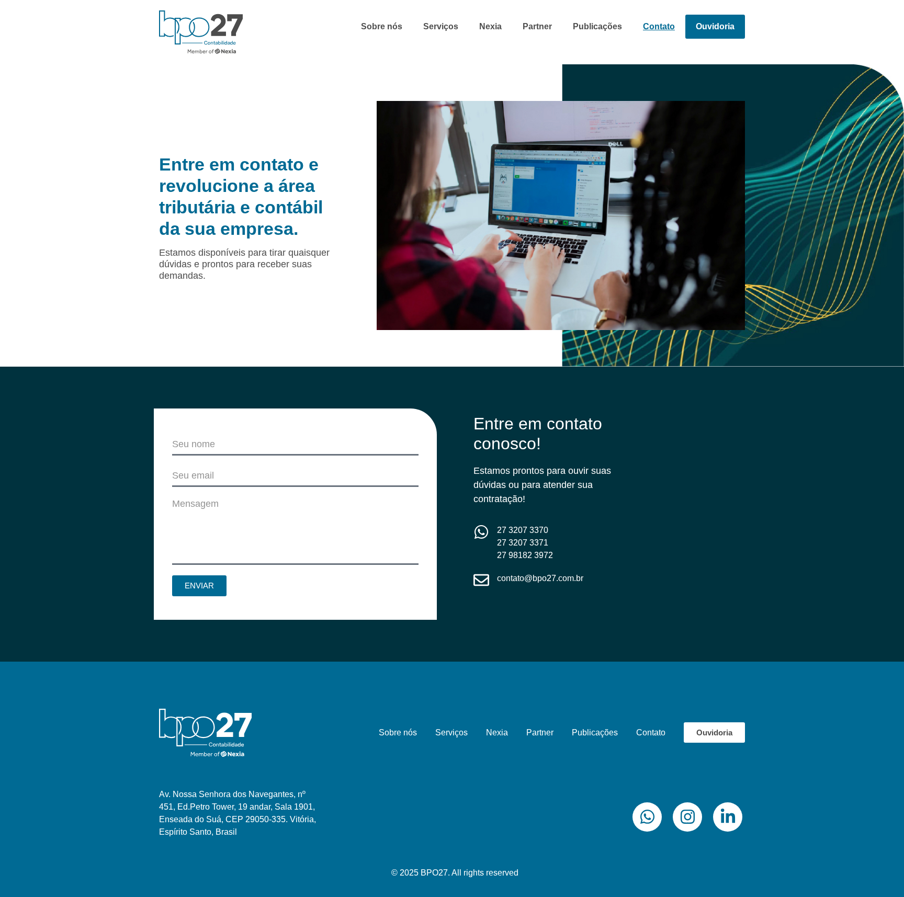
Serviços (440, 26)
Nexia (490, 26)
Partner (537, 26)
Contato (659, 26)
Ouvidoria (715, 26)
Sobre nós (381, 26)
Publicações (597, 26)
